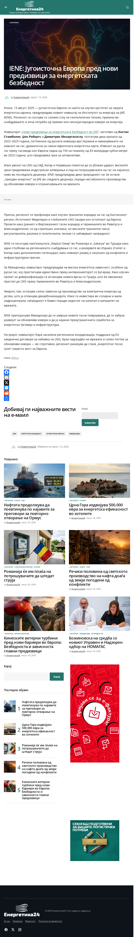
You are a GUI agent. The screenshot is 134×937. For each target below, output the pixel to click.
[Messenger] (67, 387)
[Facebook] (67, 372)
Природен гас (97, 634)
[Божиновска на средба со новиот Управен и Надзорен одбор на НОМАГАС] (99, 614)
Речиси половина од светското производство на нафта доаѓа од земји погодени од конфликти (39, 767)
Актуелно (14, 23)
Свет (23, 500)
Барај (7, 666)
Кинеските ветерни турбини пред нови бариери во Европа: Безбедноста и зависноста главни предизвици (36, 790)
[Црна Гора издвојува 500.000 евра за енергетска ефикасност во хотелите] (99, 481)
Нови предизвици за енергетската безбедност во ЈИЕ (60, 132)
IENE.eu (15, 357)
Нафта (17, 500)
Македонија (74, 434)
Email (85, 408)
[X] (67, 382)
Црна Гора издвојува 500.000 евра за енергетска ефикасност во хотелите (38, 729)
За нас (7, 921)
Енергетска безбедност (31, 434)
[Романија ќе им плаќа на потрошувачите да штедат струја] (34, 547)
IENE (14, 434)
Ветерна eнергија (22, 634)
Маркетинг (30, 921)
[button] (6, 7)
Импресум (18, 921)
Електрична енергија (24, 567)
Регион (83, 500)
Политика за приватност (50, 921)
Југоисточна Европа (55, 434)
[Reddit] (67, 393)
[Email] (67, 377)
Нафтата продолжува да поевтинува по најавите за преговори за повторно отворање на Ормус (39, 708)
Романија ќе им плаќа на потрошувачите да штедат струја (39, 748)
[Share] (67, 398)
